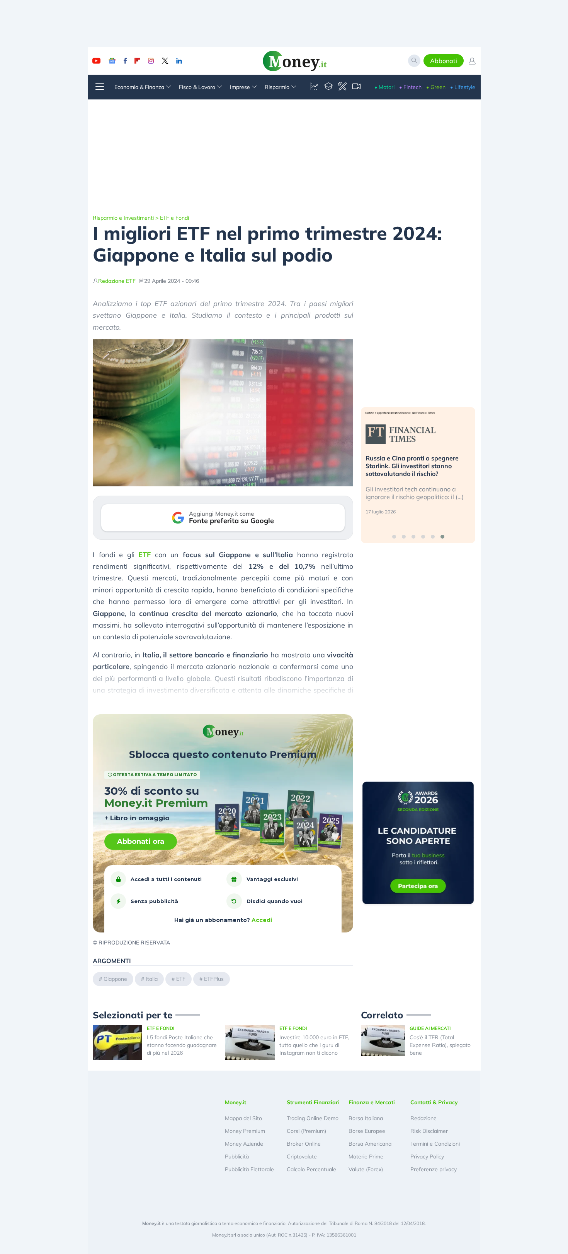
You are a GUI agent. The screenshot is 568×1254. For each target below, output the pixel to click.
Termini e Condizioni (435, 1143)
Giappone (115, 978)
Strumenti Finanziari (313, 1102)
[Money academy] (328, 87)
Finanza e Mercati (372, 1102)
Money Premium (245, 1130)
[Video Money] (356, 87)
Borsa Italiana (366, 1118)
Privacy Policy (427, 1156)
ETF (144, 554)
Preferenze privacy (433, 1169)
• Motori (384, 87)
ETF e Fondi (174, 217)
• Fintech (410, 87)
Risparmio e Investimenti (123, 217)
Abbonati (443, 61)
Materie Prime (366, 1156)
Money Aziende (244, 1143)
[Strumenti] (342, 87)
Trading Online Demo (312, 1118)
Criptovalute (302, 1156)
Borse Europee (367, 1130)
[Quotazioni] (314, 87)
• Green (436, 87)
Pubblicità (237, 1156)
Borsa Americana (370, 1143)
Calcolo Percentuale (311, 1169)
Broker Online (304, 1143)
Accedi (262, 920)
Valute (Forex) (366, 1169)
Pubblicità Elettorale (249, 1169)
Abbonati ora (140, 841)
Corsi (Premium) (306, 1130)
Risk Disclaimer (429, 1130)
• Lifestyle (462, 87)
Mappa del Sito (243, 1118)
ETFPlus (214, 978)
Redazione (423, 1118)
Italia (152, 978)
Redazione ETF (117, 280)
